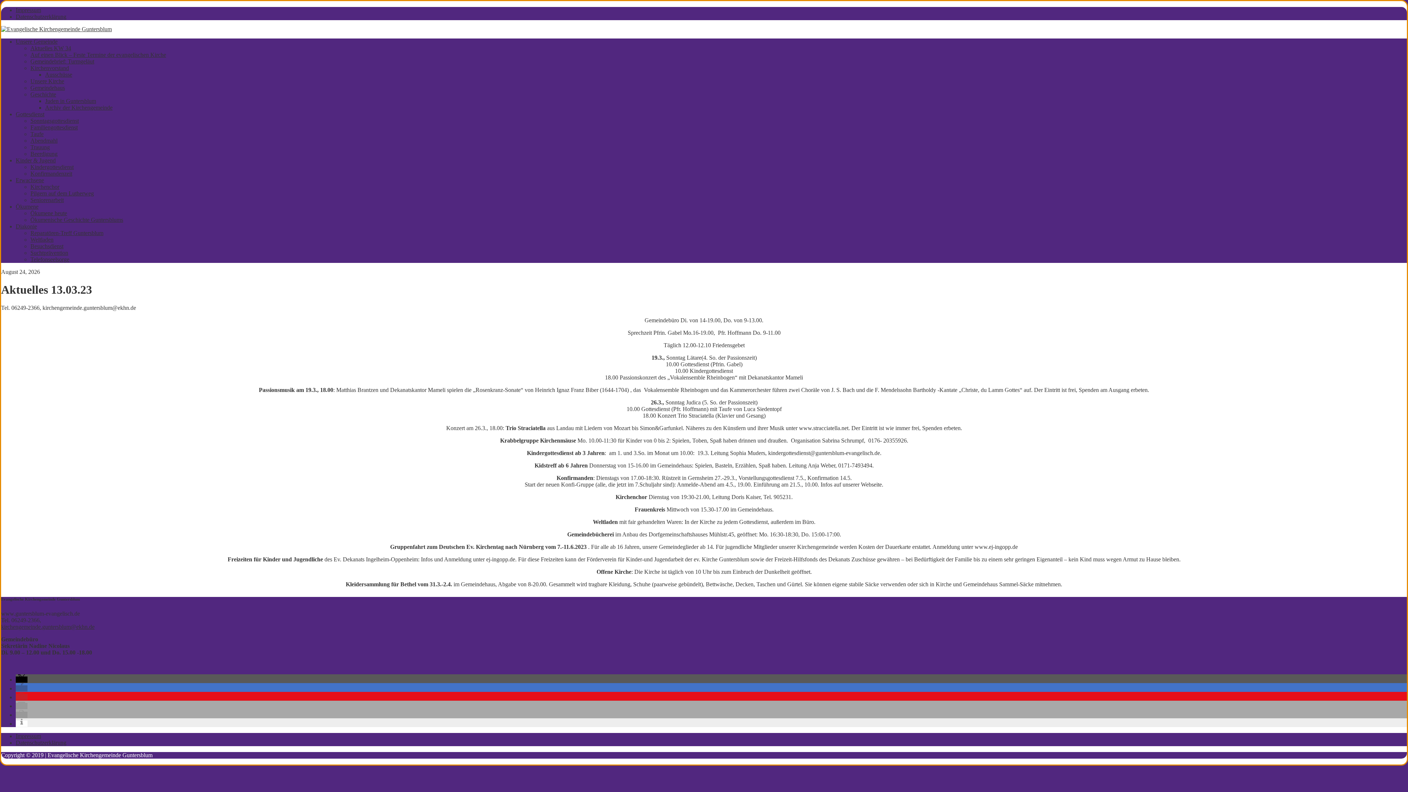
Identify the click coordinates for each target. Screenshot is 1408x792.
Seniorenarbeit (47, 200)
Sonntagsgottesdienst (54, 121)
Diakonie (26, 226)
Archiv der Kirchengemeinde (79, 107)
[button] (21, 679)
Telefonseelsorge (49, 259)
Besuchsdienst (46, 246)
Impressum (28, 10)
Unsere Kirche (47, 81)
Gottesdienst (30, 114)
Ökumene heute (48, 213)
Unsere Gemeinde (37, 41)
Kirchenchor (44, 187)
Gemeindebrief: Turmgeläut (62, 61)
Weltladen (42, 239)
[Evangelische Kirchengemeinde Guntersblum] (56, 29)
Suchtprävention (49, 253)
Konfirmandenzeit (51, 173)
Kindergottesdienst (52, 167)
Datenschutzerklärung (41, 17)
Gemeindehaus (47, 88)
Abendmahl (44, 141)
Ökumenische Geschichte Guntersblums (76, 220)
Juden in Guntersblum (70, 101)
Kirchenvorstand (49, 68)
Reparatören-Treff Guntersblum (66, 233)
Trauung (40, 147)
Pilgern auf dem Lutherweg (62, 193)
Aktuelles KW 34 (50, 48)
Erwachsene (30, 180)
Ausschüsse (58, 75)
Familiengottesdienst (54, 127)
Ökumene (27, 206)
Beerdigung (44, 154)
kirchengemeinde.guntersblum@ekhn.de (48, 627)
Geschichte (43, 94)
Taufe (37, 134)
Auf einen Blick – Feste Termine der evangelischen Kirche (98, 55)
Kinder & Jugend (36, 160)
